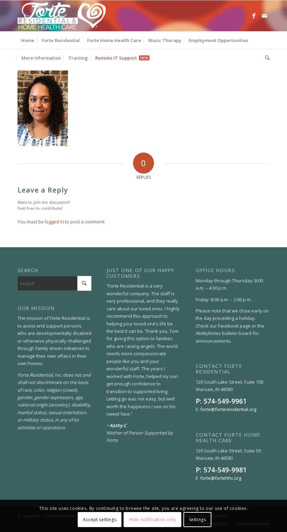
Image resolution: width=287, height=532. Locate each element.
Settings (197, 520)
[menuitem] (28, 40)
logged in (54, 221)
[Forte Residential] (62, 15)
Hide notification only (152, 520)
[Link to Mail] (264, 16)
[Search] (265, 58)
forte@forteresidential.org (228, 409)
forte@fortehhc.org (220, 478)
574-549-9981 (225, 469)
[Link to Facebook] (253, 16)
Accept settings (99, 520)
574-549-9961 (225, 401)
